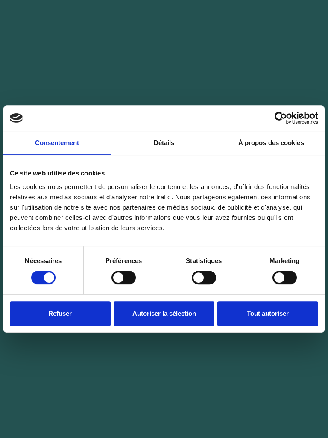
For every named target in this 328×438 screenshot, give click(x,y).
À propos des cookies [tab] (271, 142)
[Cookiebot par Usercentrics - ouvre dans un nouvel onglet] (280, 118)
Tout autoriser (268, 313)
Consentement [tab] (57, 142)
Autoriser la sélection (164, 313)
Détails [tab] (164, 142)
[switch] (123, 277)
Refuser (60, 313)
